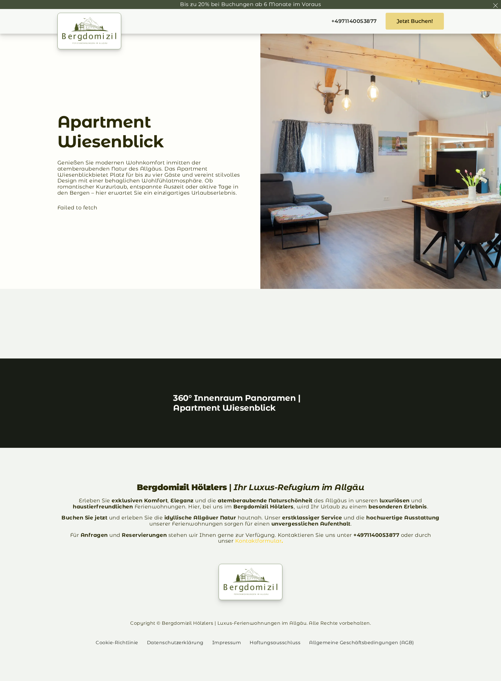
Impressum (226, 642)
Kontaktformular (258, 541)
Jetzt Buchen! (415, 21)
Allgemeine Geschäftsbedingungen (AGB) (361, 642)
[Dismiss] (495, 5)
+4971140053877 (354, 21)
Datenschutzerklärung (175, 642)
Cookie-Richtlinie (117, 642)
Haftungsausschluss (275, 642)
